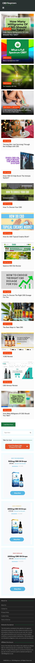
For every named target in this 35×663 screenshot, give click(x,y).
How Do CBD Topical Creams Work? (16, 237)
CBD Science (7, 29)
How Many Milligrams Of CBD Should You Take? (16, 33)
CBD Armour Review (10, 385)
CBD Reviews (7, 262)
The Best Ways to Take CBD (13, 327)
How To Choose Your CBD (12, 207)
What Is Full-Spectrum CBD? (11, 60)
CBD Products (8, 203)
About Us (3, 605)
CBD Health (7, 107)
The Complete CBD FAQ (9, 86)
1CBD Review (8, 356)
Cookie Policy (5, 616)
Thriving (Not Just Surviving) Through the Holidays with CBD (16, 145)
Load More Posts (8, 424)
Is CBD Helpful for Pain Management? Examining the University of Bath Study (17, 111)
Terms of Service (5, 619)
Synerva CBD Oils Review (12, 266)
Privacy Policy (5, 612)
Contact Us (4, 608)
